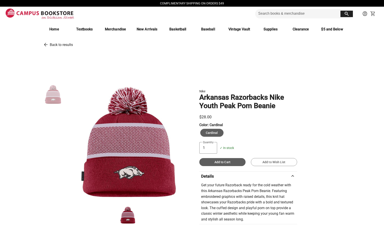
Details (248, 176)
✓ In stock (227, 148)
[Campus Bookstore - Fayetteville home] (39, 13)
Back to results (61, 45)
